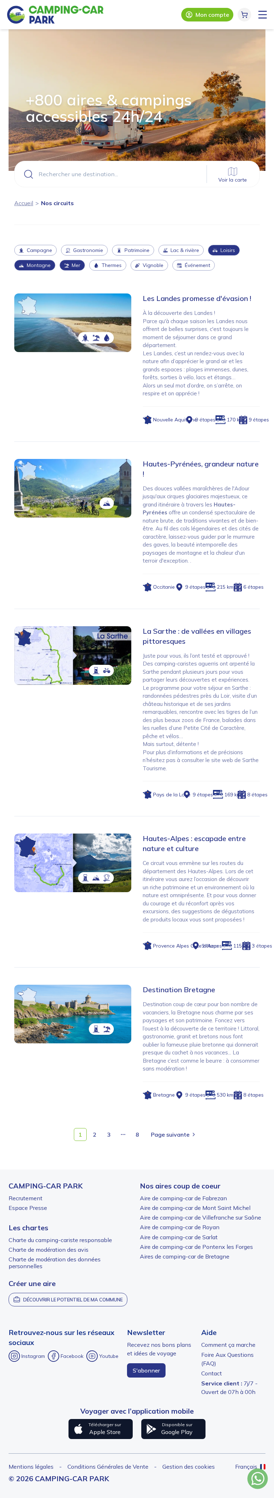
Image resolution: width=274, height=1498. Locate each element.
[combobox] (137, 174)
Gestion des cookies (188, 1466)
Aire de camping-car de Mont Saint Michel (195, 1207)
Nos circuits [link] (57, 203)
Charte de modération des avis (48, 1249)
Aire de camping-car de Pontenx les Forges (196, 1246)
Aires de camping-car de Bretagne (184, 1256)
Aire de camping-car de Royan (179, 1227)
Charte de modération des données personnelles (55, 1263)
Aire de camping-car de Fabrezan (183, 1198)
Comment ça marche (228, 1344)
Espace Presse (28, 1207)
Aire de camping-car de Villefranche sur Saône (200, 1217)
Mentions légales (31, 1466)
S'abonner (146, 1370)
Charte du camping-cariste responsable (60, 1240)
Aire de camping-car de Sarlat (179, 1237)
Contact (211, 1373)
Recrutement (25, 1198)
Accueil (23, 203)
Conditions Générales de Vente (107, 1466)
